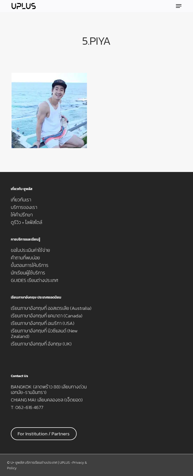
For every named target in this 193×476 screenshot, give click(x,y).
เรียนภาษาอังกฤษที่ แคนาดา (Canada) (46, 316)
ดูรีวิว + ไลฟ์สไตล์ (26, 222)
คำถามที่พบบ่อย (25, 258)
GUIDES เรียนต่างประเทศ (34, 280)
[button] (178, 6)
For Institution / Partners (44, 433)
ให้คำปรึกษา (22, 215)
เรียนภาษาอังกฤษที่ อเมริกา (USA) (42, 323)
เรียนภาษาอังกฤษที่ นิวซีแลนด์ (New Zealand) (44, 333)
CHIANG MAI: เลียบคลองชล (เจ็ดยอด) (47, 400)
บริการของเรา (24, 207)
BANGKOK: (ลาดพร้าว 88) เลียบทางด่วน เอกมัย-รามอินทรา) (49, 389)
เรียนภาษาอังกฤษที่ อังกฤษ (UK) (41, 344)
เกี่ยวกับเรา (21, 200)
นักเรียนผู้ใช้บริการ (28, 273)
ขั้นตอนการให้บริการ (30, 265)
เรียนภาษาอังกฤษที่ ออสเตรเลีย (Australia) (51, 308)
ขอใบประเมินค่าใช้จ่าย (30, 250)
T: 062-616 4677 (27, 407)
